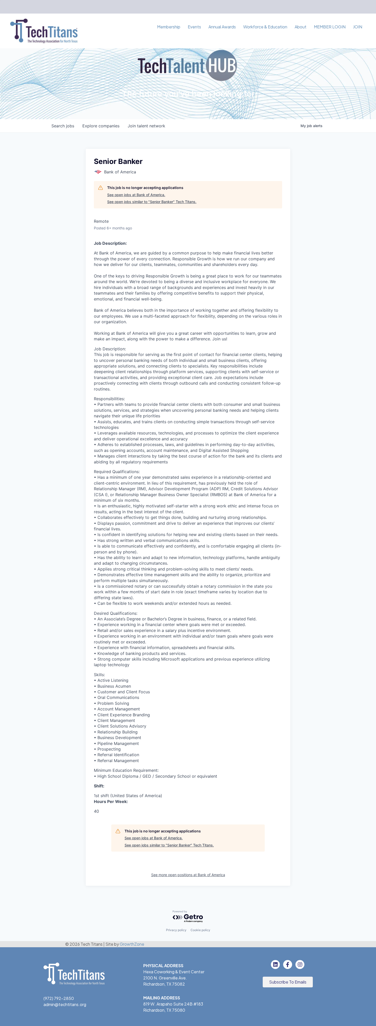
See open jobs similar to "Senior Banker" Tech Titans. (151, 201)
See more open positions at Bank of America (188, 875)
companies (100, 125)
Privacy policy (176, 930)
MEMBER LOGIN (330, 26)
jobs (62, 125)
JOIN (357, 26)
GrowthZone (132, 944)
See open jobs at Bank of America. (136, 195)
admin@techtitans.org (64, 1004)
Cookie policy (200, 930)
